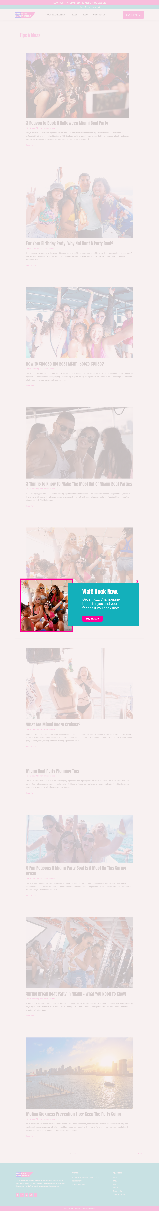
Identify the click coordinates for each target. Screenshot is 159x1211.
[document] (79, 605)
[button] (137, 581)
